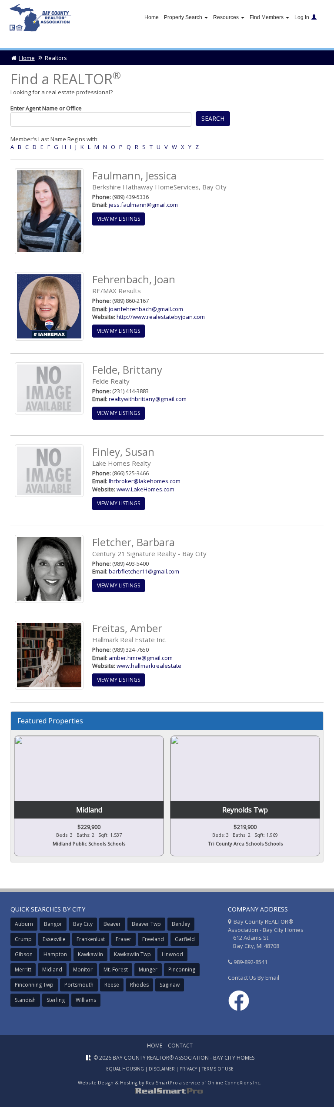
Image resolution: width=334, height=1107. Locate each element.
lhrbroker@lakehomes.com (144, 481)
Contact (180, 1045)
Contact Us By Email (253, 977)
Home (151, 17)
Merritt (23, 969)
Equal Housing (125, 1069)
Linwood (172, 954)
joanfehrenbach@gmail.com (146, 309)
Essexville (54, 939)
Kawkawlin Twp (132, 954)
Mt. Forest (116, 969)
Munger (148, 969)
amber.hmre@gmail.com (141, 658)
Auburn (24, 924)
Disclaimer (162, 1069)
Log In (301, 17)
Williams (86, 1000)
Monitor (83, 969)
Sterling (56, 1000)
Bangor (53, 924)
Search (212, 118)
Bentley (181, 924)
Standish (25, 1000)
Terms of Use (218, 1069)
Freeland (153, 939)
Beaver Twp (146, 924)
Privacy (188, 1069)
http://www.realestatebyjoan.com (161, 317)
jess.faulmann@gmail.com (143, 205)
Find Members (267, 17)
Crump (23, 939)
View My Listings (118, 218)
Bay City (83, 924)
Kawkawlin (90, 954)
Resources (226, 17)
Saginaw (170, 984)
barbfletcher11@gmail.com (144, 571)
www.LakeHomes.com (145, 489)
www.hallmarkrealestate (149, 666)
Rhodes (139, 984)
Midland (52, 969)
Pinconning (181, 969)
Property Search (184, 17)
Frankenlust (91, 939)
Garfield (185, 939)
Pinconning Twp (34, 984)
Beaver (112, 924)
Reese (111, 984)
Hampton (55, 954)
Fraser (123, 939)
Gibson (24, 954)
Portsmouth (79, 984)
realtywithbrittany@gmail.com (148, 399)
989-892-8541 (250, 962)
